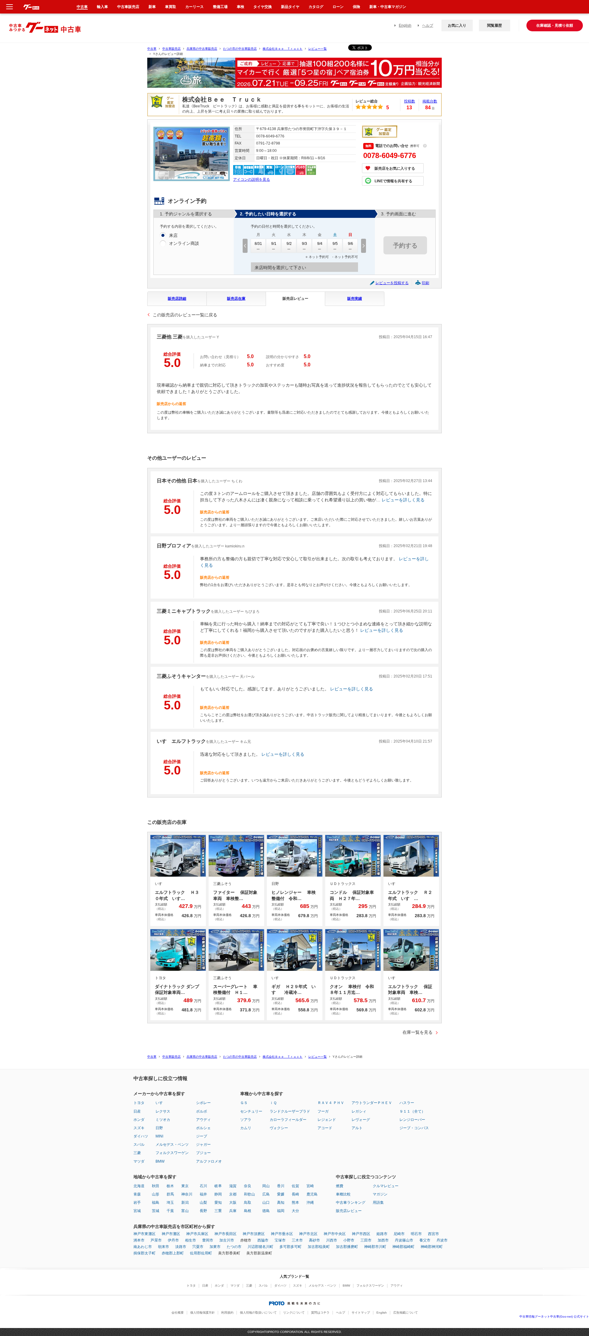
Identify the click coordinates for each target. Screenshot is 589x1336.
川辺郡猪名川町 (260, 1247)
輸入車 (102, 7)
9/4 (319, 243)
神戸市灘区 (171, 1234)
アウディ (203, 1120)
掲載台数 (429, 101)
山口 (266, 1202)
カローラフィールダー (288, 1120)
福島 (155, 1202)
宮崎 (310, 1186)
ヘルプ (427, 25)
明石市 (416, 1234)
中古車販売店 (171, 48)
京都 (233, 1194)
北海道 (138, 1186)
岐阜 (218, 1186)
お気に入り (457, 25)
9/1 (273, 243)
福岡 (280, 1211)
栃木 (170, 1186)
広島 (266, 1194)
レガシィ (359, 1111)
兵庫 (233, 1211)
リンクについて (294, 1312)
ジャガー (203, 1144)
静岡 (218, 1194)
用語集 (378, 1202)
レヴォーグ (361, 1120)
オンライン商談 (184, 243)
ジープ (201, 1136)
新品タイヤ (290, 7)
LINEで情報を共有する (393, 181)
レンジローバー (412, 1120)
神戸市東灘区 (144, 1234)
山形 (155, 1194)
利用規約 (227, 1312)
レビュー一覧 (317, 48)
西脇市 (262, 1240)
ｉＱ (273, 1103)
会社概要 (177, 1312)
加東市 (215, 1247)
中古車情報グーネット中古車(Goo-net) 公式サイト (554, 1316)
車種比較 (343, 1194)
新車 (152, 7)
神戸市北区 (308, 1234)
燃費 (339, 1186)
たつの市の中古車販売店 (240, 48)
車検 (240, 7)
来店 (173, 235)
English (405, 25)
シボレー (203, 1103)
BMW (160, 1161)
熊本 (295, 1202)
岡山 (266, 1186)
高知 (280, 1202)
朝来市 (163, 1247)
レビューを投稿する (392, 283)
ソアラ (245, 1120)
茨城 (155, 1211)
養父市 (424, 1240)
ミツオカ (163, 1120)
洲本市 (138, 1240)
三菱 (137, 1153)
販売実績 (354, 298)
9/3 (304, 243)
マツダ (138, 1161)
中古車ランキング (350, 1202)
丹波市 (442, 1240)
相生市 (190, 1240)
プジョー (203, 1153)
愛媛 (280, 1194)
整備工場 (220, 7)
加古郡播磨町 (347, 1247)
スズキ (138, 1128)
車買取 (170, 7)
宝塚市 (280, 1240)
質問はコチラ (320, 1312)
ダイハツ (140, 1136)
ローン (338, 7)
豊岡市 (207, 1240)
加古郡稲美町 (319, 1247)
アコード (325, 1128)
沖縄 (310, 1202)
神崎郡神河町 (432, 1247)
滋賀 (233, 1186)
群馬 (170, 1194)
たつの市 (234, 1247)
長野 (203, 1211)
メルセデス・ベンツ (172, 1144)
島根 (247, 1211)
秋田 (155, 1186)
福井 (203, 1194)
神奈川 (186, 1194)
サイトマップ (361, 1312)
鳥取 (247, 1202)
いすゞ (161, 1103)
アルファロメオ (209, 1161)
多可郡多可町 (290, 1247)
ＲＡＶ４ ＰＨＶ (331, 1103)
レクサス (163, 1111)
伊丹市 (173, 1240)
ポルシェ (203, 1128)
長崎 (295, 1194)
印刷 (425, 283)
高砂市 (314, 1240)
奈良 (247, 1186)
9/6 (350, 243)
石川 (203, 1186)
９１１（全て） (412, 1111)
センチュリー (251, 1111)
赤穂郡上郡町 (173, 1253)
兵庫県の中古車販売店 (202, 48)
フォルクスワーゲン (172, 1153)
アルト (357, 1128)
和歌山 (249, 1194)
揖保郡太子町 (144, 1253)
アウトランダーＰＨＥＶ (372, 1103)
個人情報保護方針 (202, 1312)
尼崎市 (399, 1234)
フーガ (323, 1111)
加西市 (383, 1240)
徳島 (266, 1211)
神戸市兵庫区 (197, 1234)
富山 (185, 1211)
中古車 (151, 48)
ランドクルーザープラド (290, 1111)
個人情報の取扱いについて (258, 1312)
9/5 (335, 243)
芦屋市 (156, 1240)
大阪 (233, 1202)
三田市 (365, 1240)
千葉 (170, 1211)
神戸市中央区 (335, 1234)
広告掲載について (405, 1312)
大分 (295, 1211)
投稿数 (409, 101)
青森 (137, 1194)
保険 (356, 7)
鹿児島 (312, 1194)
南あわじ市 (142, 1247)
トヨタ (138, 1103)
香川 (280, 1186)
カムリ (245, 1128)
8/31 (258, 243)
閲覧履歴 (494, 25)
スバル (138, 1144)
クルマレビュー (385, 1186)
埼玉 (170, 1202)
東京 (185, 1186)
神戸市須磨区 (254, 1234)
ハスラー (406, 1103)
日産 (137, 1111)
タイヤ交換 (262, 7)
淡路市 (180, 1247)
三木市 (297, 1240)
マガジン (380, 1194)
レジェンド (327, 1120)
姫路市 (381, 1234)
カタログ (316, 7)
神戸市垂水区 (282, 1234)
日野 (159, 1128)
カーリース (194, 7)
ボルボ (201, 1111)
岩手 (137, 1202)
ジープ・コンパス (414, 1128)
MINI (159, 1136)
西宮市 (433, 1234)
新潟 (185, 1202)
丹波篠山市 (404, 1240)
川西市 (331, 1240)
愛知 (218, 1202)
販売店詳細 (177, 298)
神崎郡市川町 (375, 1247)
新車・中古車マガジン (387, 7)
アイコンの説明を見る (251, 179)
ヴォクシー (279, 1128)
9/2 (289, 243)
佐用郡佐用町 (201, 1253)
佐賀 (295, 1186)
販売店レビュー (295, 298)
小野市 (348, 1240)
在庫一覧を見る (417, 1032)
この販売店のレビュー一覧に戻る (185, 314)
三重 (218, 1211)
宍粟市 (197, 1247)
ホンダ (138, 1120)
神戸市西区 (361, 1234)
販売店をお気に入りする (395, 168)
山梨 (203, 1202)
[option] (294, 75)
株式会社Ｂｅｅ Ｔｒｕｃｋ (282, 48)
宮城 (137, 1211)
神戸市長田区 (225, 1234)
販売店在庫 (236, 298)
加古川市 (226, 1240)
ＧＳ (244, 1103)
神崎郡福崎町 (403, 1247)
